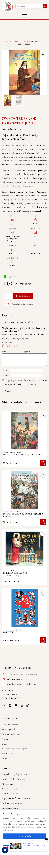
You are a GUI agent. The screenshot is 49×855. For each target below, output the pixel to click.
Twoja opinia (24, 351)
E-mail (6, 375)
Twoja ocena (8, 342)
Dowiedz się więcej (13, 575)
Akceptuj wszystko (24, 836)
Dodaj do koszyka (23, 296)
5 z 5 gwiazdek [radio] (17, 345)
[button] (43, 54)
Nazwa (6, 370)
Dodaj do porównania (43, 415)
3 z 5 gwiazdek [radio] (10, 345)
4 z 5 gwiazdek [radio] (13, 345)
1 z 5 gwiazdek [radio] (3, 345)
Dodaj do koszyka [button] (43, 463)
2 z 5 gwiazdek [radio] (6, 345)
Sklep (25, 42)
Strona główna (12, 42)
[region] (24, 832)
